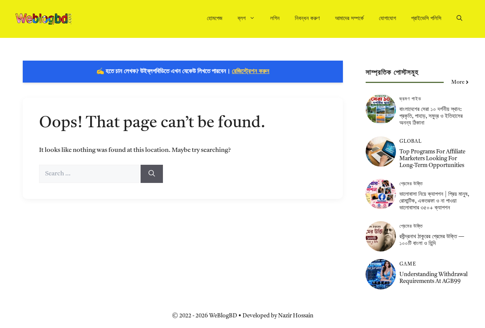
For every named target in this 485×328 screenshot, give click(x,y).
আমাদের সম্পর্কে (349, 19)
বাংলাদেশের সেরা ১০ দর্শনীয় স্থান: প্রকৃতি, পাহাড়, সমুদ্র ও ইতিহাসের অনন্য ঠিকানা (431, 116)
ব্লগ (242, 19)
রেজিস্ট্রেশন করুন (250, 71)
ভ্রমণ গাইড (410, 99)
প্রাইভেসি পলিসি (426, 19)
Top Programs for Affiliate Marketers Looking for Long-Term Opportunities (432, 159)
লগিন (275, 19)
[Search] (152, 174)
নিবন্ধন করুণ (307, 19)
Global (410, 141)
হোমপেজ (214, 19)
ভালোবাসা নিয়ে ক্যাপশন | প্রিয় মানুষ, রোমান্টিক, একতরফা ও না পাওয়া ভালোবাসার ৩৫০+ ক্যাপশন (434, 201)
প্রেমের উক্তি (411, 183)
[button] (459, 19)
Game (407, 264)
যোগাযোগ (387, 19)
